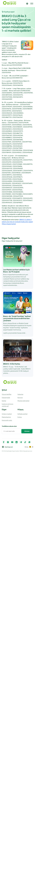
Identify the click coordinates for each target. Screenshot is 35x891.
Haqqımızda (6, 397)
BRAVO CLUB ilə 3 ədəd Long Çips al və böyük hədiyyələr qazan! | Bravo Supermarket (17, 222)
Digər (4, 409)
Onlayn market (7, 414)
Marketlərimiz (6, 417)
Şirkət (4, 390)
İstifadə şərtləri (22, 414)
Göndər (27, 431)
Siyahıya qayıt (9, 12)
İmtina (20, 417)
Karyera (20, 397)
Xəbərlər (20, 394)
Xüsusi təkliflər (6, 394)
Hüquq (20, 409)
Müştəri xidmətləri (23, 401)
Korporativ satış (7, 420)
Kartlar (4, 401)
